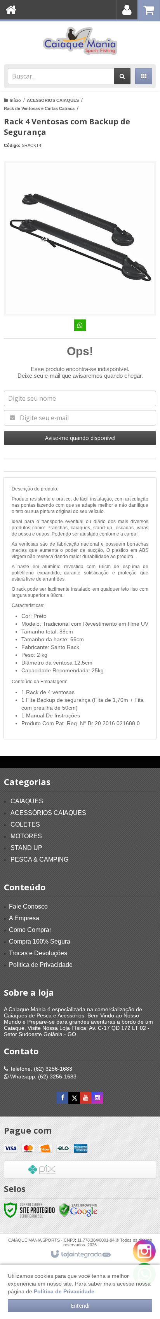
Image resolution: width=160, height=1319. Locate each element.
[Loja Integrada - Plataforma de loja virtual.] (80, 1254)
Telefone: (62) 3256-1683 (40, 1069)
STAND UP (26, 847)
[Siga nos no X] (74, 1098)
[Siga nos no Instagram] (97, 1098)
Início (15, 100)
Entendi (80, 1305)
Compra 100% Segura (39, 941)
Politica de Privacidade (41, 964)
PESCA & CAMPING (39, 859)
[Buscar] (122, 76)
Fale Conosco (28, 906)
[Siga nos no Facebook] (62, 1098)
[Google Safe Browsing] (78, 1210)
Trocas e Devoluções (38, 953)
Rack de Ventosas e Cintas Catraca (39, 108)
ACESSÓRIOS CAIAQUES (53, 100)
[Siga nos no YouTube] (86, 1098)
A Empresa (24, 918)
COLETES (25, 824)
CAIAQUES (26, 801)
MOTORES (26, 836)
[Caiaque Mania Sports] (80, 40)
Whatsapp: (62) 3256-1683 (43, 1076)
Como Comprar (30, 929)
